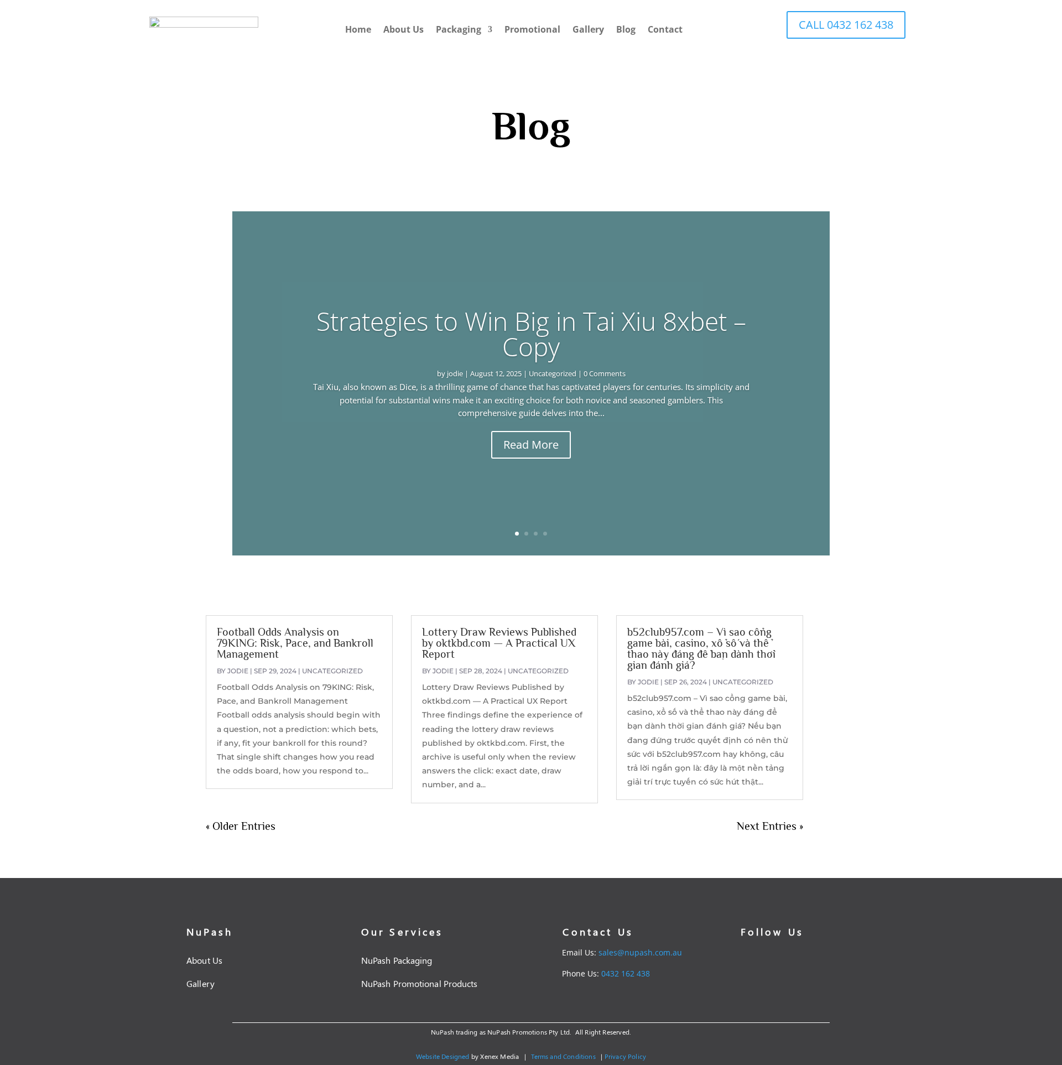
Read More (531, 444)
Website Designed (443, 1056)
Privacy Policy (625, 1056)
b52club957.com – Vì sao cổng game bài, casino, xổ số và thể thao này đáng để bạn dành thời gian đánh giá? (701, 648)
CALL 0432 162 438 (846, 24)
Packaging (458, 29)
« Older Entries (240, 826)
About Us (403, 29)
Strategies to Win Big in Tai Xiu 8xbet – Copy (531, 333)
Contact (665, 29)
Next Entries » (770, 826)
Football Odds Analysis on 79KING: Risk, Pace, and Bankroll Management (295, 643)
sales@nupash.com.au (640, 952)
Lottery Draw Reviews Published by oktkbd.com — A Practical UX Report (499, 643)
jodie (455, 373)
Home (358, 29)
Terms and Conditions (563, 1056)
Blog (626, 29)
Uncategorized (552, 373)
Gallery (588, 29)
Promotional (532, 29)
